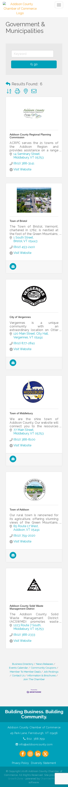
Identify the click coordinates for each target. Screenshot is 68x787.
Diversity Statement (43, 762)
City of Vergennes (20, 317)
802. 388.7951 (35, 738)
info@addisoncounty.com (35, 744)
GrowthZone (15, 778)
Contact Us (18, 675)
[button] (8, 84)
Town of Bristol (18, 220)
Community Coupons (43, 667)
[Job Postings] (13, 268)
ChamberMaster (50, 778)
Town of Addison (19, 509)
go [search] (36, 64)
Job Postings (51, 671)
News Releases (44, 663)
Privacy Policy (20, 762)
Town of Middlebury (21, 413)
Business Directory (22, 663)
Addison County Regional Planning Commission (30, 136)
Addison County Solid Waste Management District (26, 607)
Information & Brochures (41, 675)
